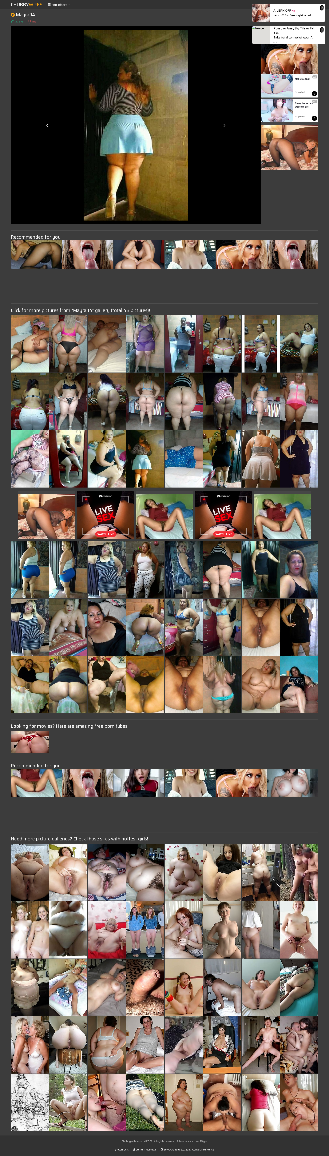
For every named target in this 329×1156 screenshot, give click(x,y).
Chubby (27, 4)
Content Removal (145, 1149)
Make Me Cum (302, 79)
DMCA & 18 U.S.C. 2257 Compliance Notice (188, 1149)
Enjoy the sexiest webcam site (304, 105)
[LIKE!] (12, 21)
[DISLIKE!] (29, 21)
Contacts (123, 1149)
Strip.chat (300, 92)
